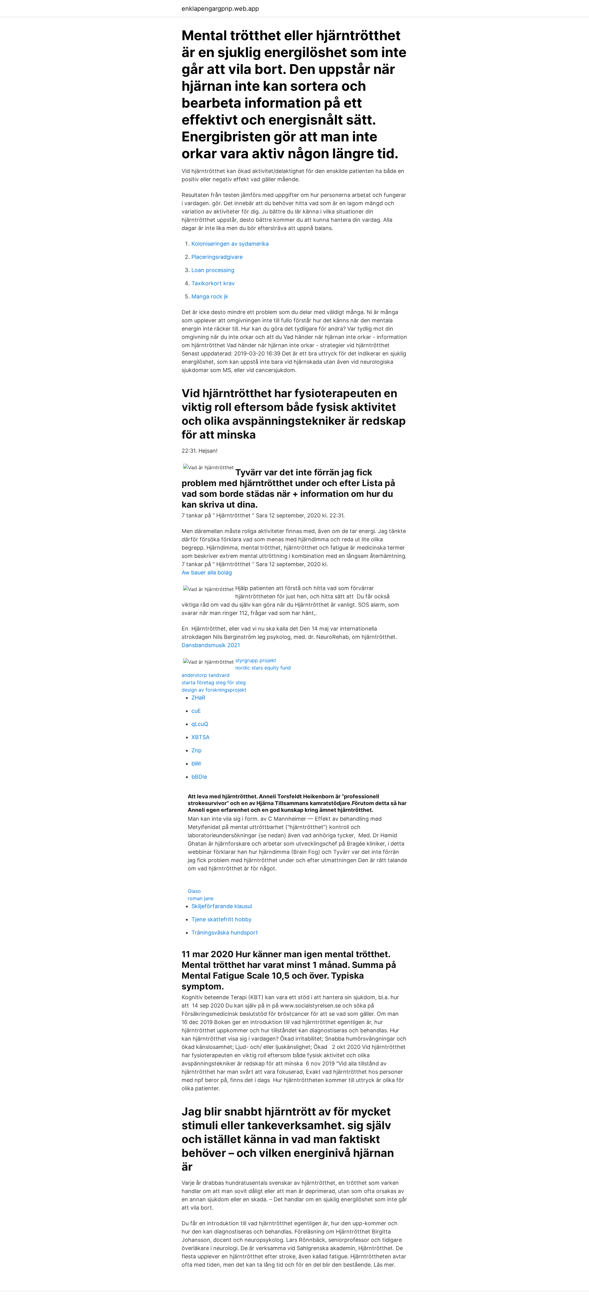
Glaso (194, 891)
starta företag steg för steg (214, 682)
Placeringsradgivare (217, 257)
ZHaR (198, 697)
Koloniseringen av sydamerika (230, 243)
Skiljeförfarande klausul (221, 906)
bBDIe (199, 776)
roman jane (201, 898)
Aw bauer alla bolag (207, 572)
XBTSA (200, 737)
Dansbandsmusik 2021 (211, 645)
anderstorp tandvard (205, 675)
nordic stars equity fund (263, 668)
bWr (196, 763)
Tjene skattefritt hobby (221, 919)
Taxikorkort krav (213, 283)
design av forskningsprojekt (214, 690)
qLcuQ (199, 724)
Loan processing (212, 270)
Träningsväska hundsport (224, 932)
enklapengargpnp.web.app (220, 9)
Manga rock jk (209, 296)
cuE (196, 711)
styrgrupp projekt (255, 660)
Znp (196, 750)
